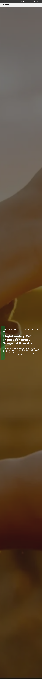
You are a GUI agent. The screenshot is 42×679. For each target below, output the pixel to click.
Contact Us (35, 1)
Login (28, 1)
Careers (22, 1)
